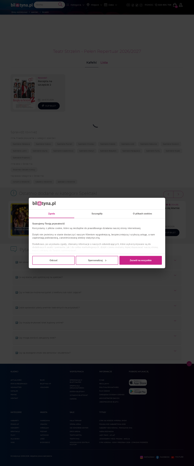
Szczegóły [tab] (97, 213)
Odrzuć (53, 260)
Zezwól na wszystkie (141, 260)
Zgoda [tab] (51, 213)
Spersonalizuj (95, 260)
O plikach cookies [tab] (142, 213)
